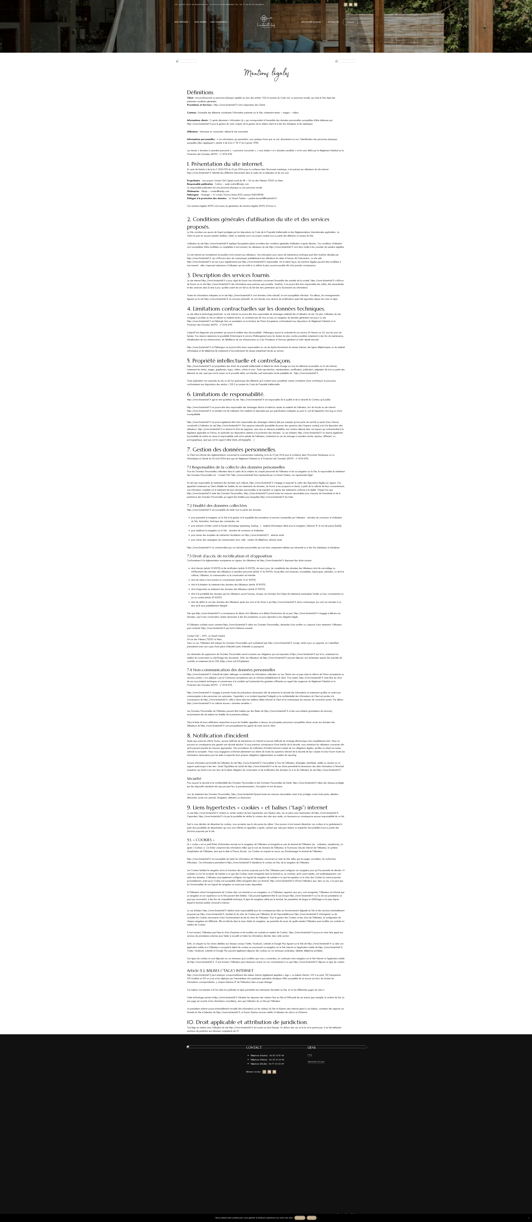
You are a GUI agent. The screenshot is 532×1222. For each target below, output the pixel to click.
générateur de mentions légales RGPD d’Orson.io (252, 206)
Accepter (300, 1218)
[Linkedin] (355, 4)
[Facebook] (350, 4)
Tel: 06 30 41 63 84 (215, 4)
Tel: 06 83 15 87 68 (184, 4)
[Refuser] (528, 1217)
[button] (350, 22)
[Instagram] (345, 4)
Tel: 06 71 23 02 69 (245, 4)
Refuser (311, 1218)
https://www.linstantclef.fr (226, 104)
